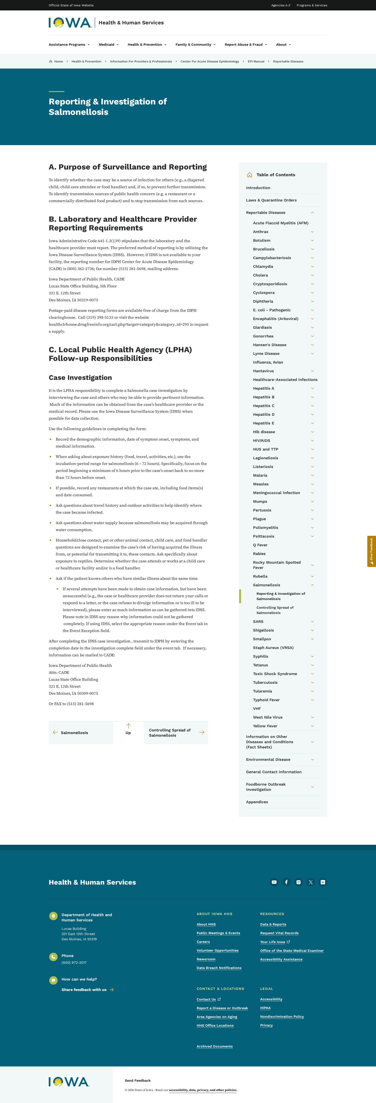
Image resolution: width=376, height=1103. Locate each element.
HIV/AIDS (261, 440)
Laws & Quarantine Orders (271, 200)
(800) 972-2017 (74, 963)
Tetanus (260, 665)
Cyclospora (264, 292)
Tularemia (262, 691)
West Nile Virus (268, 717)
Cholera (260, 275)
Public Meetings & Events (218, 933)
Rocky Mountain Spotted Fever (277, 565)
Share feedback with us (84, 989)
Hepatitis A (263, 388)
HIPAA (265, 1008)
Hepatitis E (263, 423)
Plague (259, 518)
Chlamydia (263, 266)
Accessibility (271, 999)
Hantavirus (263, 371)
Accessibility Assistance (281, 959)
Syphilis (260, 656)
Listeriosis (263, 466)
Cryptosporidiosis (270, 284)
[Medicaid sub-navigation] (117, 44)
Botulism (261, 240)
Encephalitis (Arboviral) (276, 318)
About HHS (206, 924)
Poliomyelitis (265, 527)
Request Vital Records (279, 933)
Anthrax (260, 231)
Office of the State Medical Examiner (292, 951)
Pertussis (262, 510)
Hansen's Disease (269, 344)
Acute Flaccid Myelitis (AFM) (281, 223)
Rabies (259, 553)
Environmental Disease (268, 759)
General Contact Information (274, 771)
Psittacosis (263, 536)
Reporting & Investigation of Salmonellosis (281, 596)
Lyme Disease (266, 353)
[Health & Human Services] (70, 22)
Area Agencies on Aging (217, 1017)
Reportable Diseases (288, 61)
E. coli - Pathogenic (272, 310)
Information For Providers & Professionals (141, 61)
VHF (257, 708)
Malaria (260, 475)
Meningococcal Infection (276, 492)
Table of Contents (276, 174)
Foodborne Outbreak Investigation (266, 787)
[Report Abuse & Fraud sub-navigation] (266, 44)
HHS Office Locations (215, 1025)
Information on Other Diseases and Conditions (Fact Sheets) (269, 741)
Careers (203, 942)
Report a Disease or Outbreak (222, 1008)
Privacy (266, 1025)
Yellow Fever (265, 726)
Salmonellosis (266, 585)
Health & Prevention (86, 61)
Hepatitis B (263, 397)
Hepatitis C (263, 405)
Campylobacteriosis (272, 257)
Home (58, 61)
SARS (258, 621)
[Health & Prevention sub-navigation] (165, 44)
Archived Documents (215, 1046)
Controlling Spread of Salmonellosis (275, 610)
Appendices (257, 802)
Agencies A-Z (280, 5)
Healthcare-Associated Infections (285, 379)
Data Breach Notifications (219, 968)
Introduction (258, 187)
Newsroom (206, 959)
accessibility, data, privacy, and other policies (203, 1090)
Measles (261, 484)
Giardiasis (262, 327)
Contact (206, 999)
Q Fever (260, 545)
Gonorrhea (263, 336)
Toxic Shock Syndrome (275, 673)
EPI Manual (256, 61)
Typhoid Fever (266, 699)
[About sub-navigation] (290, 44)
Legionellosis (265, 458)
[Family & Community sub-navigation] (214, 44)
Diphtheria (263, 301)
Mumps (260, 501)
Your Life (272, 942)
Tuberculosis (265, 682)
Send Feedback (138, 1080)
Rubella (260, 576)
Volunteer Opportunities (218, 950)
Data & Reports (273, 924)
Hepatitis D (264, 414)
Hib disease (264, 431)
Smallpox (262, 639)
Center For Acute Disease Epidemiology (210, 61)
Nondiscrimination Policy (282, 1016)
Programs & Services (312, 5)
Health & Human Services (131, 23)
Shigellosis (263, 630)
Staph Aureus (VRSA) (273, 647)
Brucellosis (264, 249)
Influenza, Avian (268, 362)
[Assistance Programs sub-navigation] (88, 44)
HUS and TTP (265, 449)
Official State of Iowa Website (71, 5)
